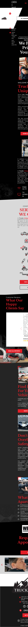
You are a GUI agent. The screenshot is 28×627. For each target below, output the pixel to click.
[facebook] (24, 606)
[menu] (25, 3)
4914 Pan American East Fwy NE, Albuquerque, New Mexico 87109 (14, 23)
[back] (2, 565)
